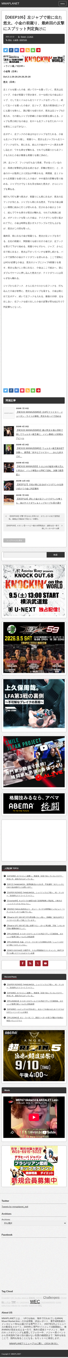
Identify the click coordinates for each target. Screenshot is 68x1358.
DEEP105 (23, 40)
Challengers (51, 1297)
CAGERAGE (24, 1302)
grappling (24, 1305)
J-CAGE (30, 37)
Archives (6, 1219)
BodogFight (33, 1305)
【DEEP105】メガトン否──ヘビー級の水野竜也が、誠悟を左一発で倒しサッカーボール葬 (32, 527)
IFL (17, 1302)
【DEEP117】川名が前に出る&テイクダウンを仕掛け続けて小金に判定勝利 (39, 486)
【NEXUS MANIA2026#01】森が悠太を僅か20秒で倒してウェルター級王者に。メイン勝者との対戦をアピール (39, 434)
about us (25, 1298)
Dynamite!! (6, 1298)
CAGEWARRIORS (48, 1302)
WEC (35, 1301)
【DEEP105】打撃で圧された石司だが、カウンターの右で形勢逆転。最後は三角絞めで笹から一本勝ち (34, 517)
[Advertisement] (34, 346)
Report (23, 37)
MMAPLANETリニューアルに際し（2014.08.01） (34, 1343)
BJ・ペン (6, 1302)
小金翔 (15, 40)
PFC (40, 1305)
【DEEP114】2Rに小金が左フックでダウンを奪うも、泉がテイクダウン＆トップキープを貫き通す (39, 501)
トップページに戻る (14, 540)
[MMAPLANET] (15, 3)
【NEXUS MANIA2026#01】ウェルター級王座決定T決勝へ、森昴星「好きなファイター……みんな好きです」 (40, 452)
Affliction (14, 1305)
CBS (12, 1298)
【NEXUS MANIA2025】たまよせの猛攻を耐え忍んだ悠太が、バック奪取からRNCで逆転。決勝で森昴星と (40, 470)
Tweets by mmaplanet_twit (15, 1206)
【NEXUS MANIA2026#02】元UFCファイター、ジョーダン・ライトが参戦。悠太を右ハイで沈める (39, 414)
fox (19, 1305)
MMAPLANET (16, 1354)
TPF (13, 1302)
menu (62, 4)
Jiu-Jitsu (18, 1298)
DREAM (63, 1298)
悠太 (10, 40)
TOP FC (39, 1298)
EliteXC (32, 1298)
